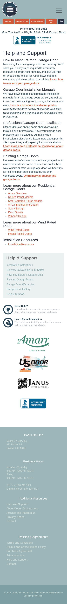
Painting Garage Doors (20, 279)
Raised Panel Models (20, 197)
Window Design (17, 216)
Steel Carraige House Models (25, 201)
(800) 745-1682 (38, 28)
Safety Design (16, 208)
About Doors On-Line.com (22, 508)
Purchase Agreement (19, 551)
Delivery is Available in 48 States (25, 270)
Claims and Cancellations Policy (26, 546)
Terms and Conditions (20, 542)
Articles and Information (21, 512)
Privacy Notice (15, 517)
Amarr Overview (17, 193)
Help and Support (17, 504)
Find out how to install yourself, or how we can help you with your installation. (38, 322)
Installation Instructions (20, 265)
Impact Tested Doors (20, 233)
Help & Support (15, 294)
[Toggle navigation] (59, 10)
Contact (11, 521)
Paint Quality (15, 212)
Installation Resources (21, 244)
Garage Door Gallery (18, 289)
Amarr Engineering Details (23, 204)
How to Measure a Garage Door (25, 274)
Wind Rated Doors (18, 230)
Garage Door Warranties (20, 284)
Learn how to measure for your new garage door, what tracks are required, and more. (37, 309)
